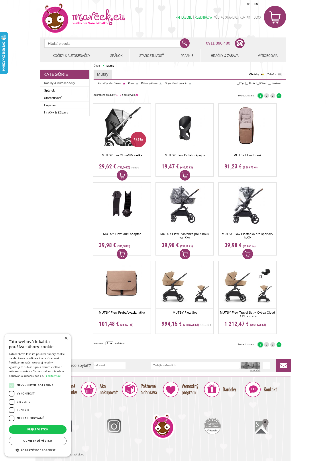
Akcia (252, 83)
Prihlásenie (184, 17)
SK (248, 4)
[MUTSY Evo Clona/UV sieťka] (122, 126)
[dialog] (37, 395)
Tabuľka (271, 74)
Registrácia (203, 17)
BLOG (257, 17)
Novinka (276, 83)
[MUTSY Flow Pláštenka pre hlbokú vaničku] (184, 205)
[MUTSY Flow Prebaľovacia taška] (122, 283)
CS (256, 4)
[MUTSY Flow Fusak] (247, 126)
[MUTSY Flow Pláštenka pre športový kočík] (247, 205)
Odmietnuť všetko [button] (37, 441)
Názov (117, 83)
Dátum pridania (149, 83)
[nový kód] (255, 370)
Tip (242, 83)
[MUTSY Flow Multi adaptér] (122, 205)
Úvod (97, 65)
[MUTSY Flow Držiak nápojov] (184, 126)
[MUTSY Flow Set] (184, 283)
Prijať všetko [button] (37, 429)
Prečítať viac (53, 376)
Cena (131, 83)
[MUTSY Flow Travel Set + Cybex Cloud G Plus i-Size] (247, 283)
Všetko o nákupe (226, 17)
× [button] (66, 338)
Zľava (263, 83)
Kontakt (245, 17)
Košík (275, 17)
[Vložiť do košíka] (122, 175)
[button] (38, 450)
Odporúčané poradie (176, 83)
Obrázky (254, 74)
